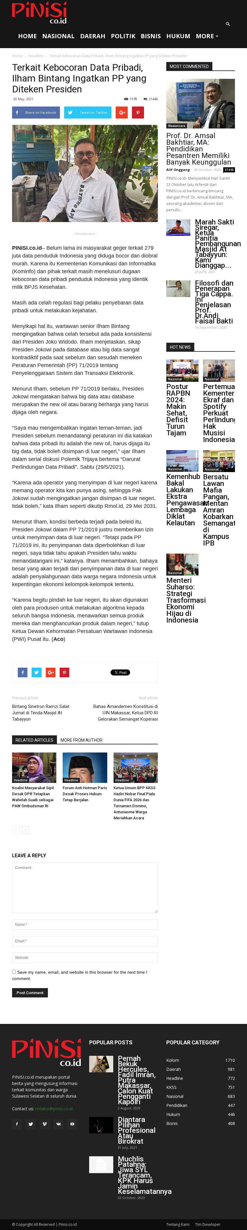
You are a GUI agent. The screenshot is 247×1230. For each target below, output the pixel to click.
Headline (36, 55)
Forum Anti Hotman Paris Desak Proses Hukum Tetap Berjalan (85, 794)
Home (27, 36)
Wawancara (176, 126)
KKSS (171, 1087)
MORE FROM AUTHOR (81, 740)
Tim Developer (207, 1224)
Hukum (178, 36)
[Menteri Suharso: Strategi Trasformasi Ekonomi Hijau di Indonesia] (182, 565)
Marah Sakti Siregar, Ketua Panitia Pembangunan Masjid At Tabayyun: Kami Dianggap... (218, 244)
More (205, 36)
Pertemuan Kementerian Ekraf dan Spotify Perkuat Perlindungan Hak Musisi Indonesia (224, 413)
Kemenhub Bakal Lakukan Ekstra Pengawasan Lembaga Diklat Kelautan (187, 499)
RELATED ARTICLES (34, 740)
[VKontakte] (58, 1124)
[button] (227, 24)
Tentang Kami (177, 1224)
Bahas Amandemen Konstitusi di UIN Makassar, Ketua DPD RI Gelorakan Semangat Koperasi (125, 713)
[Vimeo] (44, 1124)
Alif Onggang (178, 169)
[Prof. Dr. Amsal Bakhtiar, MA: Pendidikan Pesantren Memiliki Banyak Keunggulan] (200, 103)
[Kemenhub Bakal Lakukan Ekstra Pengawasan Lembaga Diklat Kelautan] (182, 461)
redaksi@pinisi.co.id (54, 1108)
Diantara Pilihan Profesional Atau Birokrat (136, 1130)
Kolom (172, 1060)
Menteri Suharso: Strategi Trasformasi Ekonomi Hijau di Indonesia (186, 600)
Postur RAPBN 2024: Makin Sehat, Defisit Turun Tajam (178, 409)
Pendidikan (176, 1105)
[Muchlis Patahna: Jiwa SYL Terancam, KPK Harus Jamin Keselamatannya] (101, 1164)
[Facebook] (17, 1124)
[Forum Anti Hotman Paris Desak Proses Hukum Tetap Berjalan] (85, 768)
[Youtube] (72, 1124)
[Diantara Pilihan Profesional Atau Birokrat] (101, 1125)
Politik (123, 36)
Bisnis (151, 36)
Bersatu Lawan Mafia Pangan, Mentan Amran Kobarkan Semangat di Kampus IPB (219, 510)
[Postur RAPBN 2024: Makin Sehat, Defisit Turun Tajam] (182, 371)
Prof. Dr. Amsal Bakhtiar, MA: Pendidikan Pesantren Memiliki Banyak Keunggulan (198, 148)
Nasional (58, 36)
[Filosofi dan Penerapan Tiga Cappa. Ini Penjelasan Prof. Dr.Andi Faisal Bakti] (178, 288)
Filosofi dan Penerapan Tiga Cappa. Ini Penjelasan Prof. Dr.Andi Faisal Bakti (214, 302)
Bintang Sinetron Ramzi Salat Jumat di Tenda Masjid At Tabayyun (40, 713)
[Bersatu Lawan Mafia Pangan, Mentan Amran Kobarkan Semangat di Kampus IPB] (219, 461)
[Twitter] (31, 1124)
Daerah (92, 36)
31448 (153, 99)
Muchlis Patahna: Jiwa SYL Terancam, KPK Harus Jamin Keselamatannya (145, 1175)
